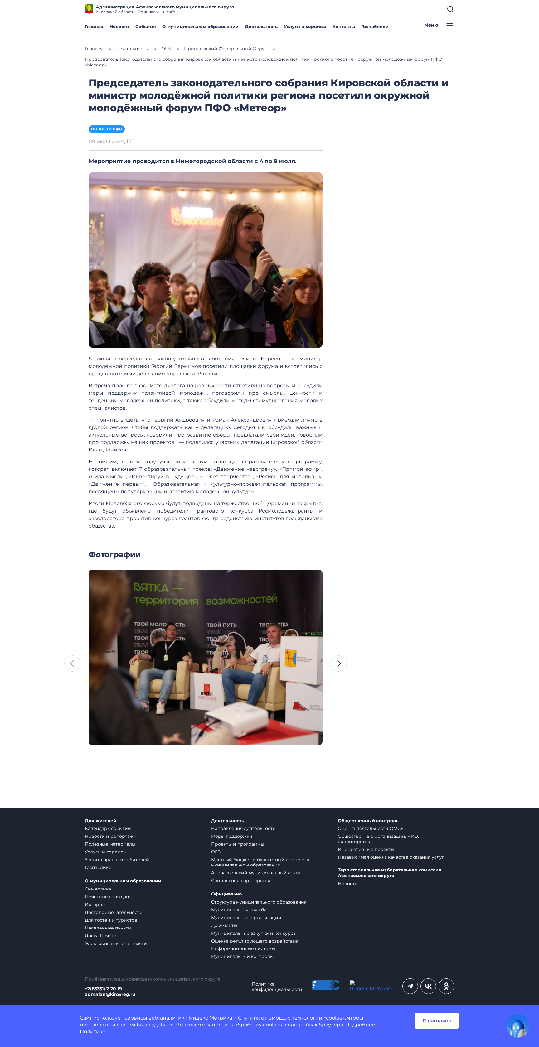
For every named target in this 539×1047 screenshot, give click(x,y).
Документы (224, 925)
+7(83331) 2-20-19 (103, 989)
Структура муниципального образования (259, 902)
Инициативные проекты (366, 849)
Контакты (344, 26)
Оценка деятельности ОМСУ (371, 828)
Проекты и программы (237, 844)
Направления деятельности (243, 828)
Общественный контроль (368, 820)
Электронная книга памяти (116, 943)
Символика (98, 889)
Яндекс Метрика (210, 1018)
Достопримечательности (114, 912)
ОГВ (216, 852)
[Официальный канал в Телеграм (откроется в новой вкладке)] (410, 986)
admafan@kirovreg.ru (110, 994)
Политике (92, 1032)
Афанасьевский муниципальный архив (256, 873)
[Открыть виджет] (518, 1026)
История (95, 904)
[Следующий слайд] (339, 663)
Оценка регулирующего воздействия (255, 941)
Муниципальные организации (246, 917)
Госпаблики (375, 26)
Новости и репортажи (111, 836)
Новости (119, 26)
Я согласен (437, 1021)
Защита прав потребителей (117, 859)
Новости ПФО (106, 129)
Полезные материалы (110, 844)
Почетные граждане (108, 897)
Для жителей (100, 820)
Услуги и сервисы (305, 26)
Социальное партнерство (240, 880)
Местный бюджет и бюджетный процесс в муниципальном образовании (260, 862)
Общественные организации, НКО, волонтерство (378, 838)
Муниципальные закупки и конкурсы (254, 933)
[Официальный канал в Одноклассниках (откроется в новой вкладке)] (446, 986)
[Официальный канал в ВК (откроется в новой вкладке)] (428, 986)
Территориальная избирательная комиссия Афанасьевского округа (389, 872)
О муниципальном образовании (200, 26)
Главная (94, 26)
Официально (226, 894)
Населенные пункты (108, 928)
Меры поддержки (231, 836)
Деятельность (261, 26)
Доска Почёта (100, 935)
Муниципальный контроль (242, 956)
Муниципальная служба (238, 910)
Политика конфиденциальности (277, 987)
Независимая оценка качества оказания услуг (391, 857)
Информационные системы (243, 948)
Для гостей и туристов (111, 920)
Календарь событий (108, 828)
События (145, 26)
